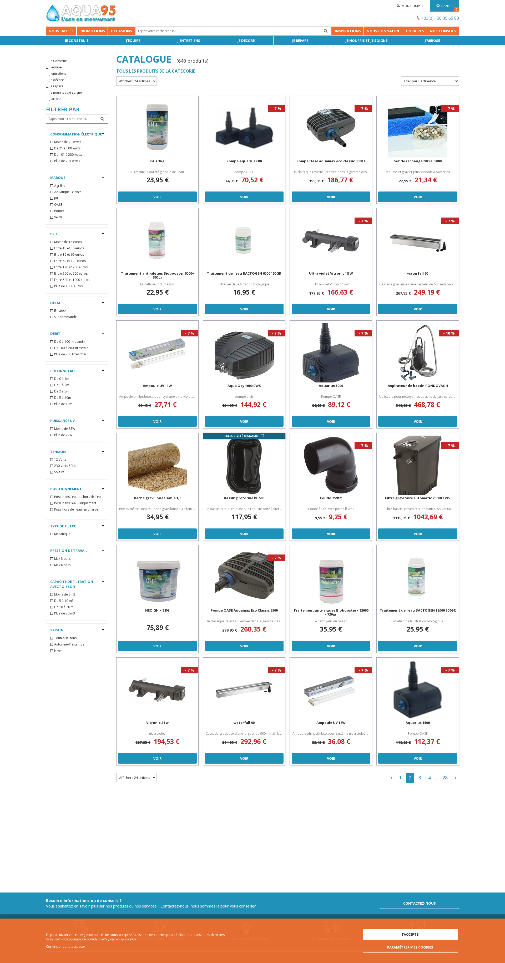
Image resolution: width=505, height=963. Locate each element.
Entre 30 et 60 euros (69, 254)
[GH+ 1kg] (157, 128)
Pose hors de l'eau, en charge (76, 509)
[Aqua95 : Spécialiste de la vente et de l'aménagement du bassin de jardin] (81, 14)
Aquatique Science (68, 192)
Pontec (59, 211)
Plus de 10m (63, 404)
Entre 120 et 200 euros (71, 267)
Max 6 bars (62, 565)
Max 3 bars (62, 559)
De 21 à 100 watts (67, 148)
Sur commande (65, 317)
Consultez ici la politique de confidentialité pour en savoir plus (91, 939)
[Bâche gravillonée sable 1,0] (157, 465)
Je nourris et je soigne (366, 40)
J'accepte (410, 934)
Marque (57, 177)
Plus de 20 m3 (64, 613)
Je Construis (77, 40)
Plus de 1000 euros (68, 286)
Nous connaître (383, 30)
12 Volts (60, 459)
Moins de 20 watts (67, 142)
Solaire (59, 472)
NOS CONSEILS (443, 30)
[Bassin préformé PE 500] (244, 465)
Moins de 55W (64, 429)
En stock (60, 310)
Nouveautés (61, 30)
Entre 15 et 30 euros (69, 248)
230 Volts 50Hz (65, 466)
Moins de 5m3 (64, 594)
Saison (56, 630)
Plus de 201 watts (67, 161)
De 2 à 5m (61, 391)
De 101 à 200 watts (68, 155)
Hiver (58, 651)
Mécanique (62, 534)
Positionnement (66, 488)
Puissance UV (62, 420)
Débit (55, 333)
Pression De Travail (68, 550)
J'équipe (133, 40)
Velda (58, 217)
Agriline (59, 186)
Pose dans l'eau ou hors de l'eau (78, 497)
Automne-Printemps (69, 644)
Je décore (246, 40)
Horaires (415, 30)
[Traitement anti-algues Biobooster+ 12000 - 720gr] (330, 577)
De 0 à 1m (61, 379)
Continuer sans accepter (65, 946)
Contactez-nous (419, 903)
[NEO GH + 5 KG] (157, 577)
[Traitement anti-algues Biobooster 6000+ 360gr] (157, 240)
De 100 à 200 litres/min (71, 348)
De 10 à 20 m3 (64, 607)
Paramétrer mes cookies (410, 947)
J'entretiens (189, 40)
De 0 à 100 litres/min (69, 342)
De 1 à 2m (61, 385)
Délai (55, 302)
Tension (58, 451)
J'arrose (432, 40)
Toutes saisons (65, 638)
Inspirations (348, 30)
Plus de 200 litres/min (70, 354)
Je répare (300, 40)
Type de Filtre (63, 526)
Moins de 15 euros (68, 242)
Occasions (121, 30)
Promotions (92, 30)
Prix (54, 233)
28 (445, 777)
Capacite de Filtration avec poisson (71, 584)
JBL (56, 198)
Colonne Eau (62, 371)
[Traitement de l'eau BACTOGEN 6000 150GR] (244, 240)
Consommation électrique (76, 134)
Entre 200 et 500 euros (71, 273)
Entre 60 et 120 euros (70, 261)
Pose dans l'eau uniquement (75, 503)
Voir (157, 196)
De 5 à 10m (62, 398)
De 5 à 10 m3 (64, 601)
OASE (58, 204)
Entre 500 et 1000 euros (71, 280)
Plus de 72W (63, 435)
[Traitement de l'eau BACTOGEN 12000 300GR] (417, 577)
